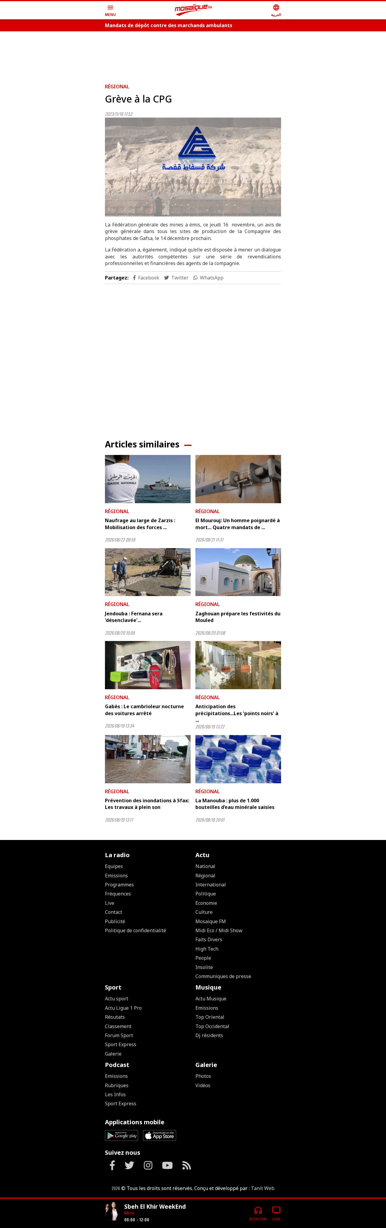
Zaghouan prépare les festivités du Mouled (237, 616)
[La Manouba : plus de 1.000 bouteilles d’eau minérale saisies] (238, 759)
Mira (129, 1213)
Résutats (115, 1017)
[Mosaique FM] (193, 10)
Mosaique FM (210, 921)
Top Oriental (209, 1017)
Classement (118, 1026)
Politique (205, 893)
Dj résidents (209, 1035)
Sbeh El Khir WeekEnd (155, 1206)
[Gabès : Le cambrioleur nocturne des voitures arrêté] (148, 665)
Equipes (114, 866)
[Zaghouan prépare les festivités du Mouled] (238, 572)
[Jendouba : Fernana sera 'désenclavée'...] (148, 572)
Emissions (116, 875)
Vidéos (202, 1085)
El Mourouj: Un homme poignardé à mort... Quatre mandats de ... (237, 523)
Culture (204, 912)
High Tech (206, 948)
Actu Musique (210, 998)
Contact (113, 912)
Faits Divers (208, 939)
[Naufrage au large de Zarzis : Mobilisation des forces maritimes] (148, 479)
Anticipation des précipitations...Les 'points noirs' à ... (236, 713)
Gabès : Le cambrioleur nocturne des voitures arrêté (144, 709)
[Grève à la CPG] (193, 167)
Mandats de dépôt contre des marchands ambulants (168, 25)
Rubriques (116, 1085)
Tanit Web (262, 1188)
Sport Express (120, 1044)
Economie (206, 903)
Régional (117, 86)
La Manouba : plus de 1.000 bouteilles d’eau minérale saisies (234, 803)
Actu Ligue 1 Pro (123, 1008)
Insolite (204, 967)
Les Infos (115, 1094)
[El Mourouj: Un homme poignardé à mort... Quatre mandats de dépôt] (238, 479)
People (203, 958)
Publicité (115, 921)
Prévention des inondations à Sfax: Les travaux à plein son (147, 803)
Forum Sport (119, 1035)
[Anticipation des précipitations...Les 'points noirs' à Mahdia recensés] (238, 665)
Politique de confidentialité (135, 930)
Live (109, 903)
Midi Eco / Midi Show (218, 930)
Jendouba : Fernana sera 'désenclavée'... (134, 616)
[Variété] (112, 1211)
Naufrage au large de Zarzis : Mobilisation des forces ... (140, 523)
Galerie (113, 1053)
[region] (193, 55)
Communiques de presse (223, 976)
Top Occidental (212, 1026)
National (205, 866)
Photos (203, 1076)
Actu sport (116, 998)
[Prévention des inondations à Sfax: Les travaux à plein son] (148, 759)
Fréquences (118, 893)
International (210, 884)
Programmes (119, 884)
